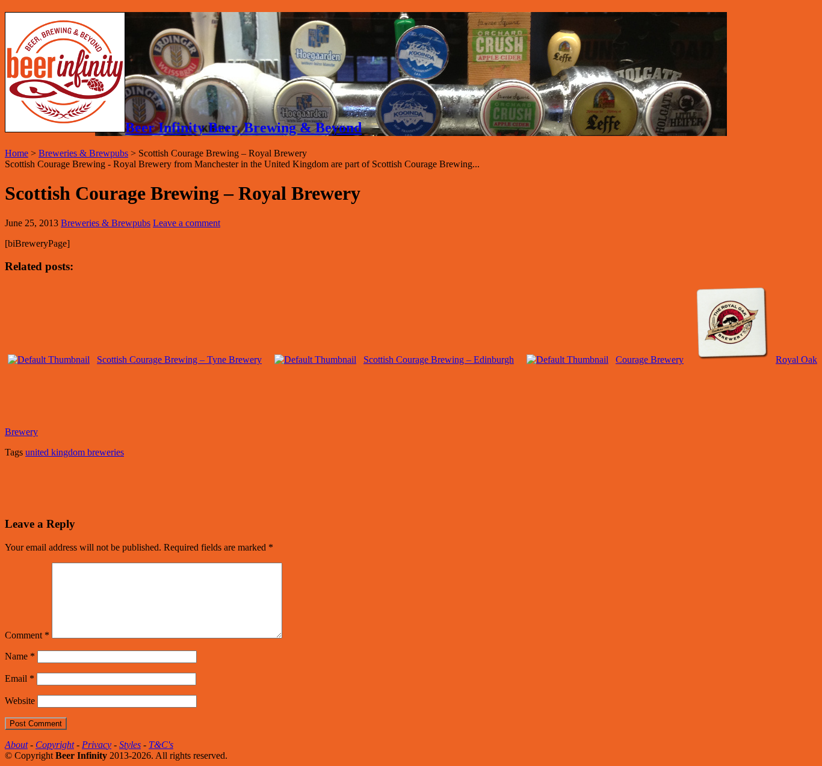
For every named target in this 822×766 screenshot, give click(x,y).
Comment (27, 635)
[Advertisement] (145, 486)
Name (20, 656)
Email (19, 678)
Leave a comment (186, 223)
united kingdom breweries (74, 452)
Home (16, 153)
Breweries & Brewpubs (83, 153)
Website (20, 701)
